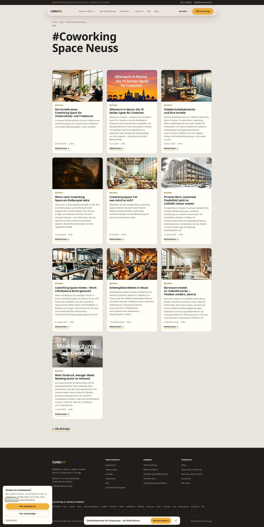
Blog (156, 11)
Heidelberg (130, 506)
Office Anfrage (203, 11)
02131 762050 (185, 2)
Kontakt (109, 474)
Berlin (158, 506)
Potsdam (167, 506)
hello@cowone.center (203, 2)
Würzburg (195, 506)
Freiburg (140, 506)
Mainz (121, 506)
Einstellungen (11, 520)
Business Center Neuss (192, 474)
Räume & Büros (86, 11)
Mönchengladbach (91, 506)
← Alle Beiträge (61, 428)
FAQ (149, 11)
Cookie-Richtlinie (27, 499)
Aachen (72, 506)
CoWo (56, 11)
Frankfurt (113, 506)
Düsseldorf (56, 506)
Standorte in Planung (191, 469)
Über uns (139, 11)
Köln (65, 506)
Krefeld (104, 506)
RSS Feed (186, 483)
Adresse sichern (161, 520)
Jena (174, 506)
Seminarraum (149, 478)
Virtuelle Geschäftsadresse (155, 474)
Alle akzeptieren (27, 506)
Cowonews (110, 478)
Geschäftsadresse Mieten (155, 483)
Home (54, 22)
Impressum (110, 465)
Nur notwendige (28, 513)
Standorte (124, 11)
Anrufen (183, 11)
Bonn (79, 506)
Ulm (203, 506)
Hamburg (150, 506)
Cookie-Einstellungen (115, 487)
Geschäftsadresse (108, 11)
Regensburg (184, 506)
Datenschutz (111, 469)
